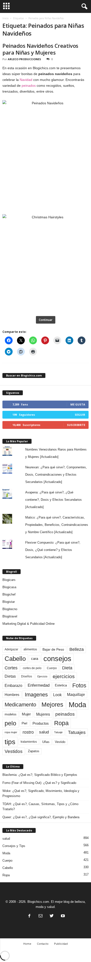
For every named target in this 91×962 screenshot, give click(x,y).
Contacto (43, 943)
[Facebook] (29, 916)
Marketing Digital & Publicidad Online (28, 623)
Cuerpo (52, 668)
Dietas (10, 676)
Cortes (11, 667)
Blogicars (9, 580)
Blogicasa (9, 587)
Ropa (61, 723)
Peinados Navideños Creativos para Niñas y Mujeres (40, 49)
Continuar (45, 320)
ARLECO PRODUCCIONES (24, 59)
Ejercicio (42, 676)
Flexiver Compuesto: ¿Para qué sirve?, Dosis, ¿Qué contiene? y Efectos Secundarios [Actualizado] (52, 550)
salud (44, 732)
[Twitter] (51, 916)
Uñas (46, 742)
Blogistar (8, 602)
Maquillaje (76, 695)
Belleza (76, 649)
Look (57, 695)
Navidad (26, 80)
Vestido (60, 742)
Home (27, 943)
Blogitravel (9, 616)
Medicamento (20, 705)
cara (34, 659)
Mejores (52, 704)
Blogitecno (9, 609)
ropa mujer (11, 732)
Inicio (5, 18)
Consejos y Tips (13, 846)
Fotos (79, 685)
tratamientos (29, 741)
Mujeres (43, 714)
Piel (24, 723)
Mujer (26, 714)
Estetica (61, 685)
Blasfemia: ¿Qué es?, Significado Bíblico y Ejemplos (39, 775)
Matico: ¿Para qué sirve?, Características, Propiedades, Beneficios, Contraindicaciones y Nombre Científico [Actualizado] (56, 525)
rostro (28, 732)
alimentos (30, 649)
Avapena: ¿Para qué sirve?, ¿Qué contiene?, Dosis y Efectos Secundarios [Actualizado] (53, 500)
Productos (41, 723)
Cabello (15, 658)
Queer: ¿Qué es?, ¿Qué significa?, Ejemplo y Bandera (40, 817)
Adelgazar (11, 649)
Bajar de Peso (53, 649)
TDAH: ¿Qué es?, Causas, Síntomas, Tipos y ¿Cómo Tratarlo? (40, 806)
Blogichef (9, 594)
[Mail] (40, 916)
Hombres (12, 695)
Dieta (67, 667)
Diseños (26, 676)
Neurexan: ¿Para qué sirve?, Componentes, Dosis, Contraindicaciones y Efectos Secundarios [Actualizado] (56, 474)
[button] (83, 6)
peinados (29, 85)
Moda (77, 705)
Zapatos (33, 751)
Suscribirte (76, 425)
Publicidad (61, 943)
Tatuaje (58, 732)
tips (10, 742)
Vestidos (14, 751)
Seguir (80, 414)
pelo (10, 723)
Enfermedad (39, 685)
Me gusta (77, 404)
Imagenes (36, 695)
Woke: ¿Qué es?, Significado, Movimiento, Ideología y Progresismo (40, 793)
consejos (57, 659)
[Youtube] (62, 916)
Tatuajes (77, 732)
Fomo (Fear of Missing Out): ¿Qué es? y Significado (39, 783)
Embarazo (13, 685)
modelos (11, 714)
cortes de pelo (32, 668)
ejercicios (64, 676)
